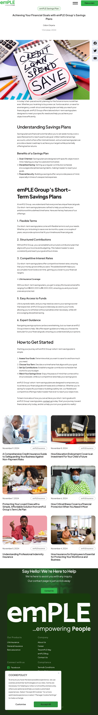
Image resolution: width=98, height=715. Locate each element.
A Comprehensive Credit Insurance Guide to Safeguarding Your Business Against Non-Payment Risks (25, 456)
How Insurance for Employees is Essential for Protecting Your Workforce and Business (73, 557)
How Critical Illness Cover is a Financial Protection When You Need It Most (71, 505)
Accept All (46, 704)
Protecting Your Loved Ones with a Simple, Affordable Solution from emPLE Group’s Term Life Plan (24, 506)
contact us (47, 401)
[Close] (58, 673)
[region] (33, 690)
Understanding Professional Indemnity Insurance (23, 555)
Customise (20, 704)
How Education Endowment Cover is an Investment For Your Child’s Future (72, 455)
